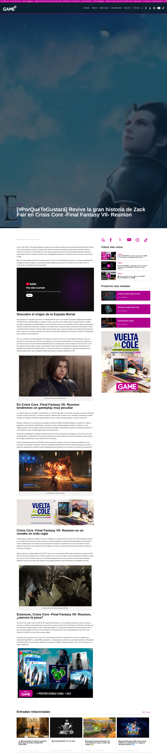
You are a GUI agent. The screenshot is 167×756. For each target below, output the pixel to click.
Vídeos (94, 8)
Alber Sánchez (23, 750)
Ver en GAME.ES (122, 297)
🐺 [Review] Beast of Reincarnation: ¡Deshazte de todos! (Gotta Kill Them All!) (32, 742)
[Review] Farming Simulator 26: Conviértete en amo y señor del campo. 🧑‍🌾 (97, 742)
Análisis (86, 8)
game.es (65, 1)
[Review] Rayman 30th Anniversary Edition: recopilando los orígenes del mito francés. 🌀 (132, 742)
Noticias (136, 8)
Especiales (104, 8)
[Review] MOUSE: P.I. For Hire (63, 741)
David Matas (89, 750)
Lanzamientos (116, 8)
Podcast (127, 8)
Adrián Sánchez (56, 750)
